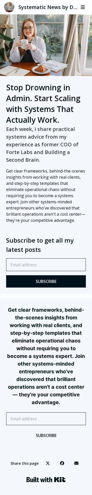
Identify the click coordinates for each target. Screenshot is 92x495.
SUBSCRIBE (46, 281)
